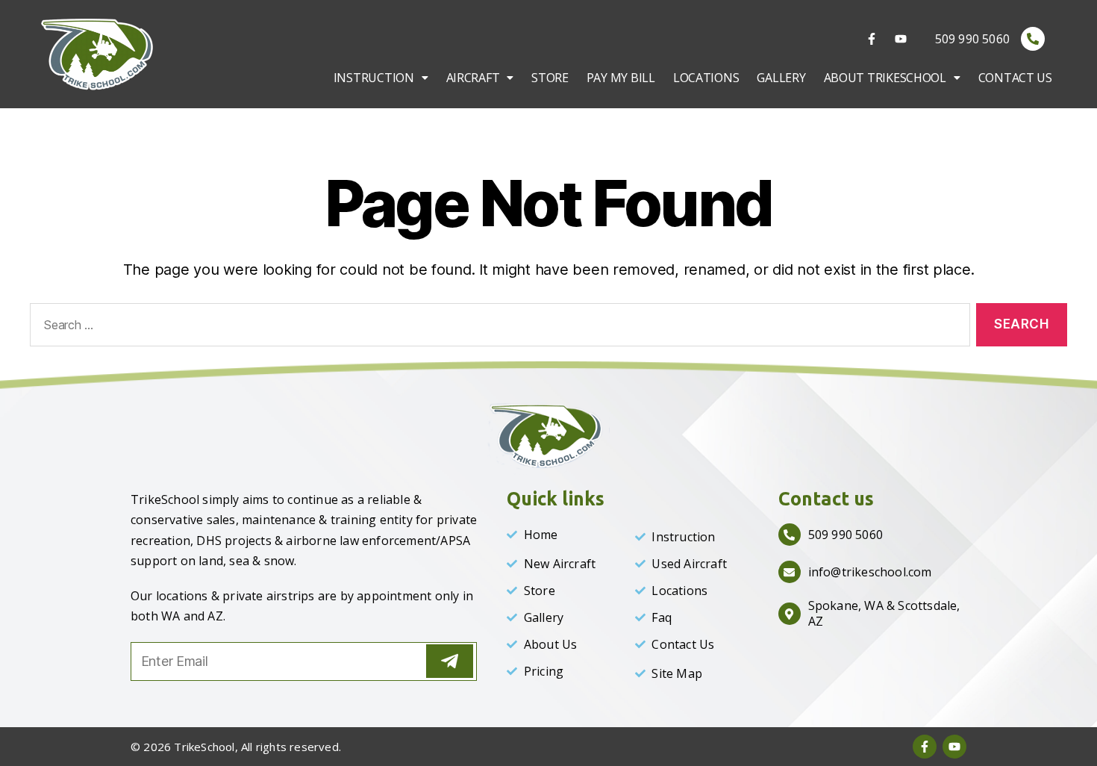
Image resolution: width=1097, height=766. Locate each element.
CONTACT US (1015, 77)
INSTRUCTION (374, 77)
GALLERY (781, 77)
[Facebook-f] (872, 39)
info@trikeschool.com (870, 572)
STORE (550, 77)
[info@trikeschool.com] (789, 572)
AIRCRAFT (473, 77)
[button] (381, 77)
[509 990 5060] (1033, 39)
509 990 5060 (972, 39)
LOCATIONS (706, 77)
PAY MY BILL (621, 77)
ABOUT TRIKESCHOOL (885, 77)
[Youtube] (901, 39)
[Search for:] (497, 328)
